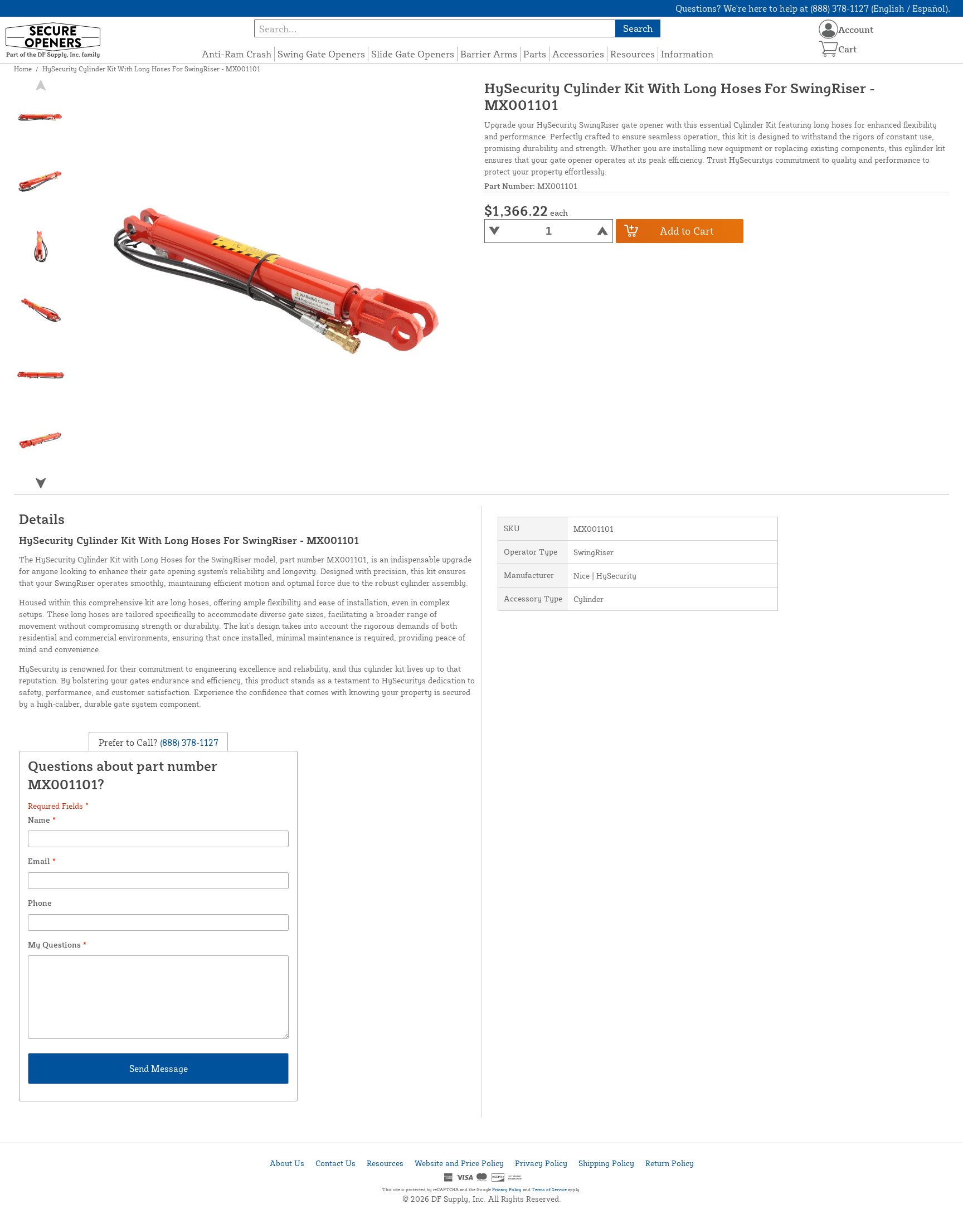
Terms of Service (549, 1189)
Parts (534, 54)
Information (687, 54)
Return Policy (669, 1163)
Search (638, 28)
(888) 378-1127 (188, 741)
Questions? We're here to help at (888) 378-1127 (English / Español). (812, 8)
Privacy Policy (541, 1163)
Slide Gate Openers (412, 54)
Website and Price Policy (459, 1163)
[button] (40, 483)
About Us (287, 1163)
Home (23, 69)
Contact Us (335, 1163)
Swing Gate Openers (321, 54)
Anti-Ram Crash (236, 54)
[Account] (828, 29)
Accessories (578, 54)
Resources (632, 54)
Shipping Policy (606, 1163)
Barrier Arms (488, 54)
